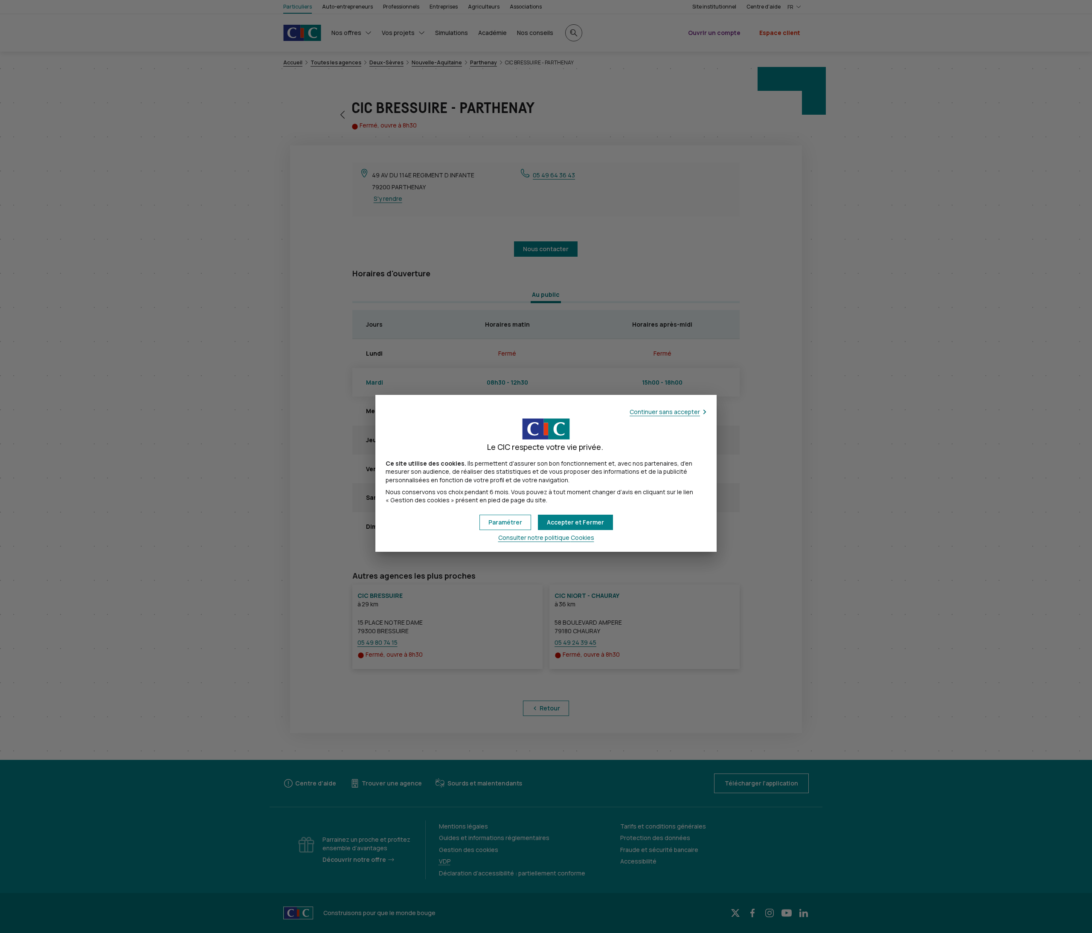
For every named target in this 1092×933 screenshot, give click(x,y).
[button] (575, 522)
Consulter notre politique (546, 537)
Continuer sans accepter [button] (665, 412)
